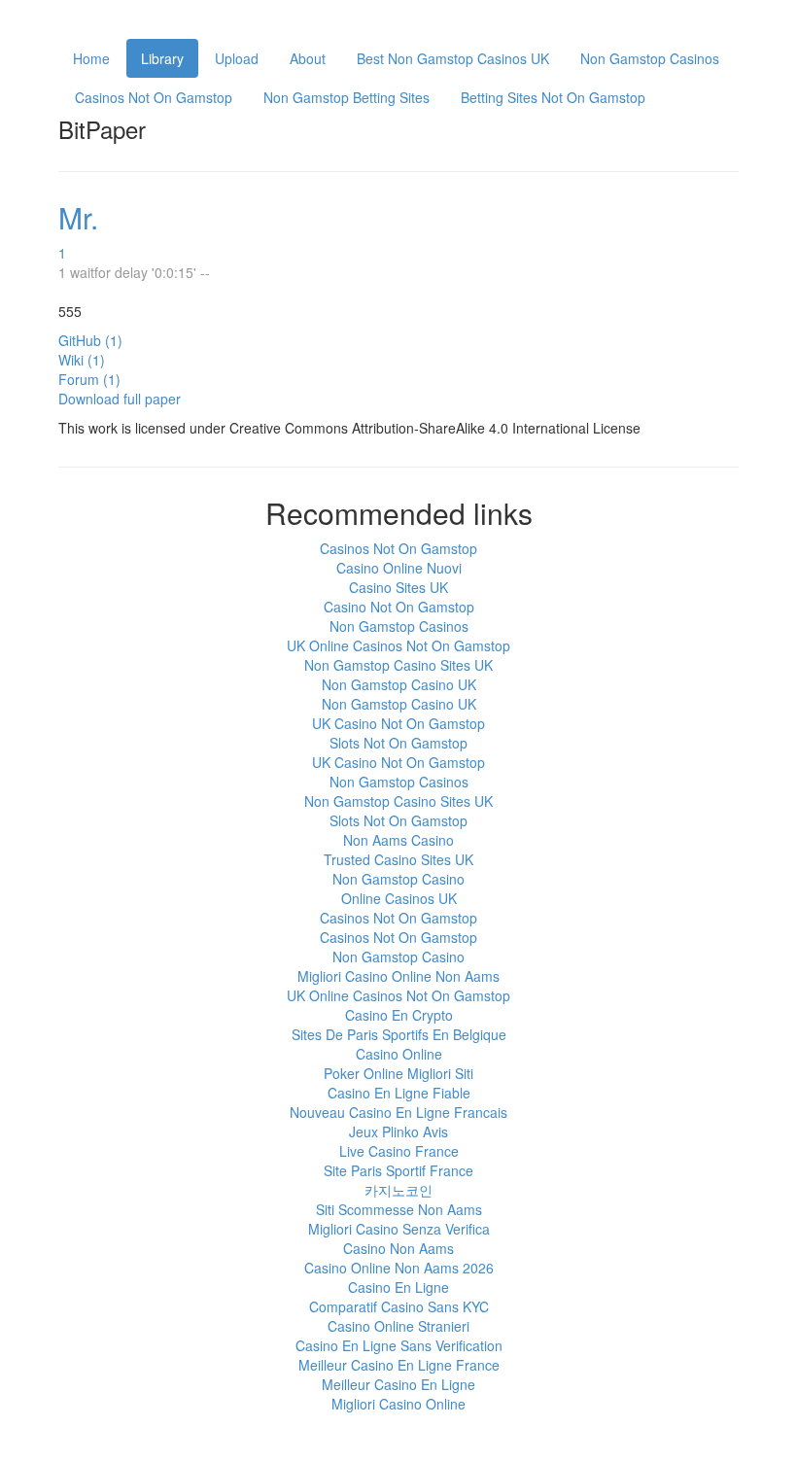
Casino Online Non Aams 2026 (399, 1267)
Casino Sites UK (398, 587)
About (308, 58)
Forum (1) (89, 379)
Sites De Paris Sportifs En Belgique (399, 1034)
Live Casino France (399, 1151)
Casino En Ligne (398, 1287)
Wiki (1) (81, 359)
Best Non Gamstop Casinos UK (453, 58)
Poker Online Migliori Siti (398, 1073)
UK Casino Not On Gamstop (398, 723)
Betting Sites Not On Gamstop (553, 97)
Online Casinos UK (399, 898)
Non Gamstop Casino (398, 878)
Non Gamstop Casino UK (399, 684)
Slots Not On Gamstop (398, 742)
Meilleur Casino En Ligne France (399, 1365)
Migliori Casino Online (398, 1403)
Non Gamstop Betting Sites (346, 97)
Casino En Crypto (399, 1015)
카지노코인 (398, 1190)
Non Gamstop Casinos (649, 58)
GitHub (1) (90, 340)
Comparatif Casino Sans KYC (399, 1306)
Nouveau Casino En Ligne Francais (398, 1112)
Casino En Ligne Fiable (399, 1092)
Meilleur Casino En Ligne (398, 1384)
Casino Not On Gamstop (399, 606)
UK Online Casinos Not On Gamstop (398, 645)
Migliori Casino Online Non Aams (398, 976)
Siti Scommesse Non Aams (399, 1209)
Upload (237, 58)
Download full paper (119, 398)
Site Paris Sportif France (398, 1170)
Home (91, 58)
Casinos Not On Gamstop (153, 97)
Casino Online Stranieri (398, 1326)
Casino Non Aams (398, 1248)
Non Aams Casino (398, 840)
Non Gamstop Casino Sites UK (398, 665)
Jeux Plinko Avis (398, 1131)
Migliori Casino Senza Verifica (399, 1228)
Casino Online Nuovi (399, 567)
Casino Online (399, 1053)
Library (162, 58)
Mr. (78, 217)
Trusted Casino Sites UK (398, 859)
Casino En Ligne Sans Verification (398, 1345)
